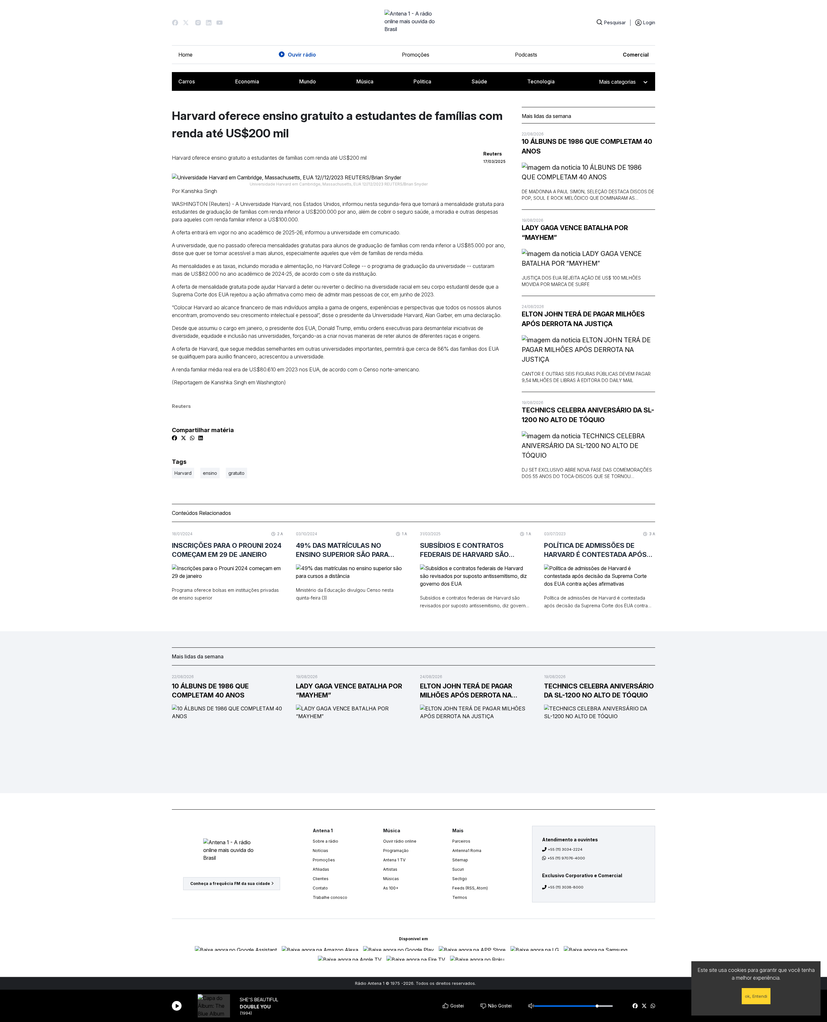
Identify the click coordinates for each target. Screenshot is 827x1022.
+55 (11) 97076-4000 (566, 858)
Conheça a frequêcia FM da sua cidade (230, 883)
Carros (186, 81)
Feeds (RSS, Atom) (470, 888)
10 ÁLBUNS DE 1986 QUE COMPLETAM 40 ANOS (587, 146)
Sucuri (458, 869)
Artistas (390, 869)
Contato (320, 888)
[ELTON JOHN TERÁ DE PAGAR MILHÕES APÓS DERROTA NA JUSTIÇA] (588, 349)
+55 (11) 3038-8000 (565, 887)
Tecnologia (541, 81)
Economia (247, 81)
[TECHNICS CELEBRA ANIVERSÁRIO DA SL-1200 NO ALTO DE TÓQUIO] (588, 445)
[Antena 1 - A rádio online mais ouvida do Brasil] (413, 23)
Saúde (479, 81)
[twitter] (644, 1006)
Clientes (321, 878)
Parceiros (461, 841)
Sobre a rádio (325, 841)
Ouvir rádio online (399, 841)
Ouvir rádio (302, 54)
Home (185, 54)
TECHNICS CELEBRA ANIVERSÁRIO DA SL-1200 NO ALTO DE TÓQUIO (588, 415)
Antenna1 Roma (466, 850)
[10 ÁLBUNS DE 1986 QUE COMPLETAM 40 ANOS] (588, 172)
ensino (210, 473)
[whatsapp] (653, 1006)
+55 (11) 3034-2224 (565, 849)
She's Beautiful (259, 999)
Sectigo (459, 878)
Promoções (415, 54)
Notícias (320, 850)
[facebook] (635, 1006)
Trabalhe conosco (330, 897)
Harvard (183, 473)
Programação (396, 850)
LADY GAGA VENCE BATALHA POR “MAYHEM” (575, 232)
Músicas (391, 878)
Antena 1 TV (394, 859)
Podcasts (526, 54)
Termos (459, 897)
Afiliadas (321, 869)
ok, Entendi (756, 996)
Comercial (636, 54)
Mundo (307, 81)
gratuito (236, 473)
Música (364, 81)
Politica (422, 81)
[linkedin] (200, 438)
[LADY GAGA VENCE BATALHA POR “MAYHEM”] (588, 258)
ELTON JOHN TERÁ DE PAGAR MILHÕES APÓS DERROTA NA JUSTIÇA (583, 319)
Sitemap (460, 859)
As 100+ (390, 888)
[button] (175, 22)
